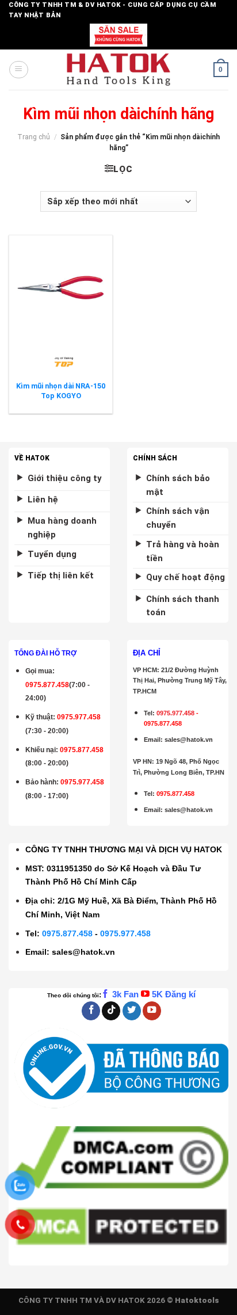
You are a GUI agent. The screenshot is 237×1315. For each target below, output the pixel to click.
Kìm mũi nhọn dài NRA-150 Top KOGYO (60, 390)
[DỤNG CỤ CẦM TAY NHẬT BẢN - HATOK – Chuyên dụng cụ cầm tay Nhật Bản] (119, 69)
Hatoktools (197, 1300)
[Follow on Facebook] (91, 1010)
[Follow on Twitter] (132, 1010)
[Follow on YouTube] (152, 1010)
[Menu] (18, 69)
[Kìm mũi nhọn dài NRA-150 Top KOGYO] (60, 287)
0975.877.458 (67, 933)
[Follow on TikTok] (111, 1010)
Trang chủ (33, 137)
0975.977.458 (79, 717)
